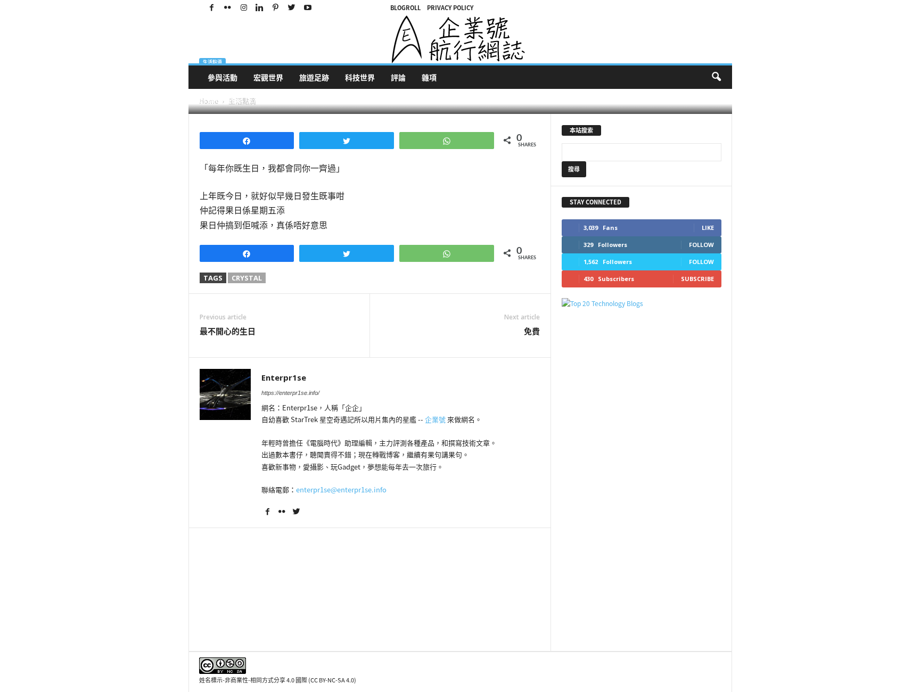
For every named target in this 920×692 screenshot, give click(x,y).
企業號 (435, 419)
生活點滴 (212, 62)
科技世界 (360, 77)
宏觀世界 (268, 77)
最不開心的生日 (228, 331)
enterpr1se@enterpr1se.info (341, 489)
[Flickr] (227, 7)
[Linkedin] (259, 7)
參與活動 (222, 77)
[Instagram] (243, 7)
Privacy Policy (450, 7)
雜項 (429, 77)
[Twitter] (291, 7)
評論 (398, 77)
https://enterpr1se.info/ (290, 393)
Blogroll (405, 7)
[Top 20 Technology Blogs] (641, 303)
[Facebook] (212, 7)
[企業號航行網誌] (460, 39)
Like (708, 228)
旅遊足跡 (314, 77)
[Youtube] (307, 7)
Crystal (247, 278)
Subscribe (697, 279)
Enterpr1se (224, 100)
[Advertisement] (641, 479)
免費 (532, 331)
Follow (701, 245)
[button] (716, 77)
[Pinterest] (275, 7)
